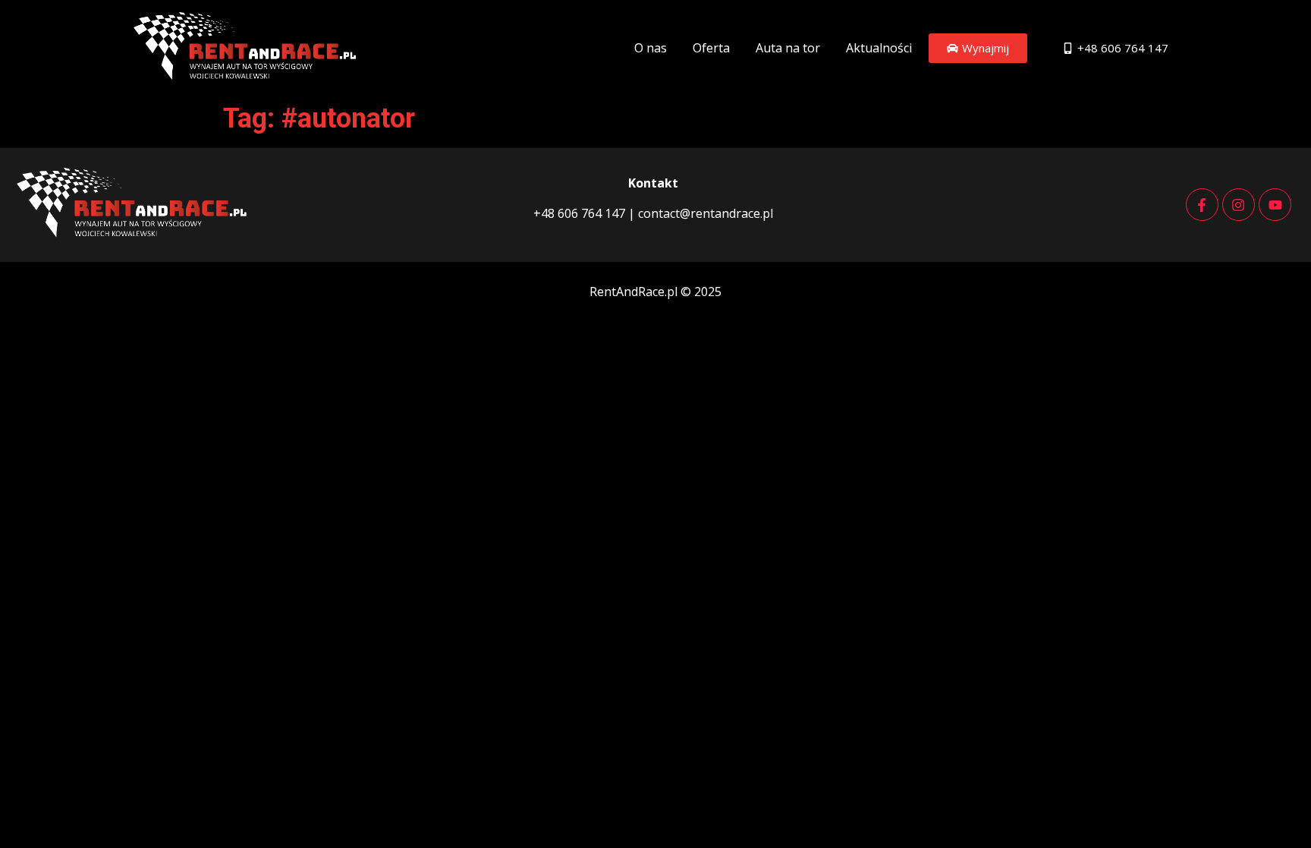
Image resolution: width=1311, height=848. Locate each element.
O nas (650, 47)
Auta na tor (788, 47)
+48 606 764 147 (579, 213)
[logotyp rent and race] (247, 46)
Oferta (711, 47)
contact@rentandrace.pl (704, 213)
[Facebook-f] (1202, 204)
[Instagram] (1238, 204)
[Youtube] (1275, 204)
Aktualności (879, 47)
